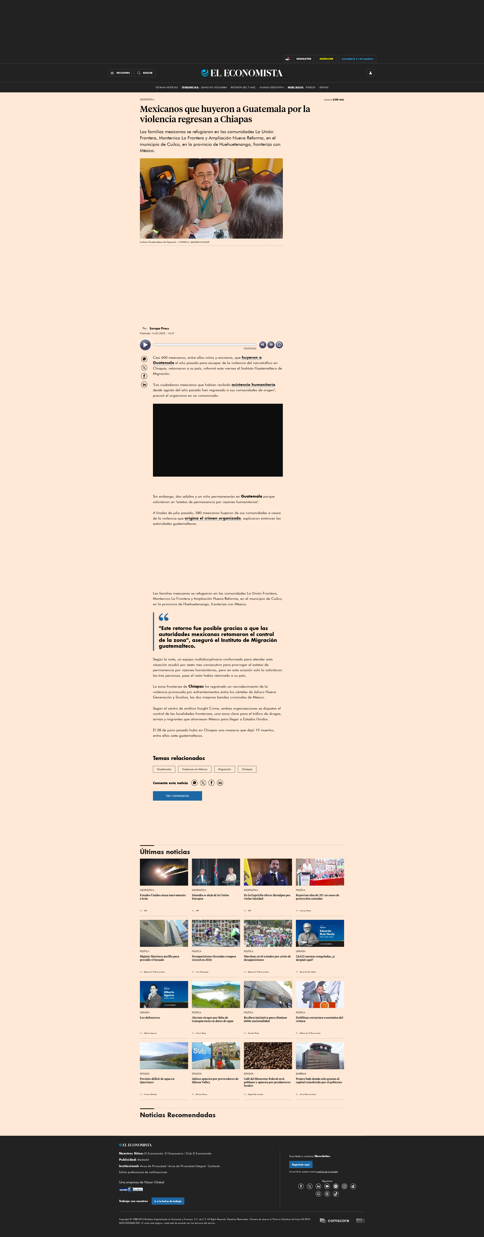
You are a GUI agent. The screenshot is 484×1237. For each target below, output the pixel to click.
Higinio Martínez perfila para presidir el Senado (160, 958)
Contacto (214, 1166)
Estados (144, 1073)
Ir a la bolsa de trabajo (168, 1201)
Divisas (324, 87)
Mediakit (143, 1159)
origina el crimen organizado (213, 518)
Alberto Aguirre (150, 1033)
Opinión (300, 951)
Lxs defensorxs (150, 1017)
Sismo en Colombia (214, 87)
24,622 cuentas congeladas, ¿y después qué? (316, 958)
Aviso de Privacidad (153, 1166)
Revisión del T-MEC (243, 87)
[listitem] (145, 344)
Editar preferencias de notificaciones (143, 1172)
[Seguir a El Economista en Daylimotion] (353, 1186)
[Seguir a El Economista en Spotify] (336, 1186)
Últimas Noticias (167, 87)
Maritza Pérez (305, 910)
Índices (311, 87)
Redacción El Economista (154, 972)
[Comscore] (334, 1221)
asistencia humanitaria (253, 384)
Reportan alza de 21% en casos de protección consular (318, 897)
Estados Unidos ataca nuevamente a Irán (163, 897)
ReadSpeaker (250, 348)
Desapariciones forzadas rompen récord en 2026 (214, 958)
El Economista (153, 1153)
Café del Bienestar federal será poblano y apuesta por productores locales (267, 1082)
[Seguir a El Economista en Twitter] (309, 1186)
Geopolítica (147, 99)
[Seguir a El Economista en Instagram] (344, 1186)
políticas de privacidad (327, 1171)
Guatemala (164, 769)
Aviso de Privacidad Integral (187, 1166)
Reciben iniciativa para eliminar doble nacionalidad (266, 1019)
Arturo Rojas (201, 1033)
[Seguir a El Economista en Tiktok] (336, 1194)
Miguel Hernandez (255, 1094)
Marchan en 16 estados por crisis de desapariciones (268, 958)
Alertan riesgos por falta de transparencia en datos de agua (212, 1019)
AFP (145, 910)
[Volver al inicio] (194, 1145)
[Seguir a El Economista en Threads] (327, 1194)
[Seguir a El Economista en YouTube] (327, 1186)
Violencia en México (194, 769)
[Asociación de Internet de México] (360, 1221)
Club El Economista (198, 1153)
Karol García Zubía (308, 1094)
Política (300, 890)
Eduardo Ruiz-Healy (308, 972)
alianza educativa (272, 87)
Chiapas (247, 769)
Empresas (301, 1073)
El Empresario (174, 1153)
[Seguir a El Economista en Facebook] (301, 1186)
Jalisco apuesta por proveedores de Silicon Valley (215, 1080)
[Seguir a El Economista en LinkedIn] (318, 1186)
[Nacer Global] (131, 1190)
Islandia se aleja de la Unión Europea (211, 897)
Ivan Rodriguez (202, 972)
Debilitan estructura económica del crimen (320, 1019)
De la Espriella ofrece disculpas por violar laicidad (267, 897)
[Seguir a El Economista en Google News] (318, 1194)
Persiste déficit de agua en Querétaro (157, 1080)
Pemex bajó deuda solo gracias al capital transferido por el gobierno (319, 1080)
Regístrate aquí (301, 1164)
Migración (224, 769)
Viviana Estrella (150, 1094)
